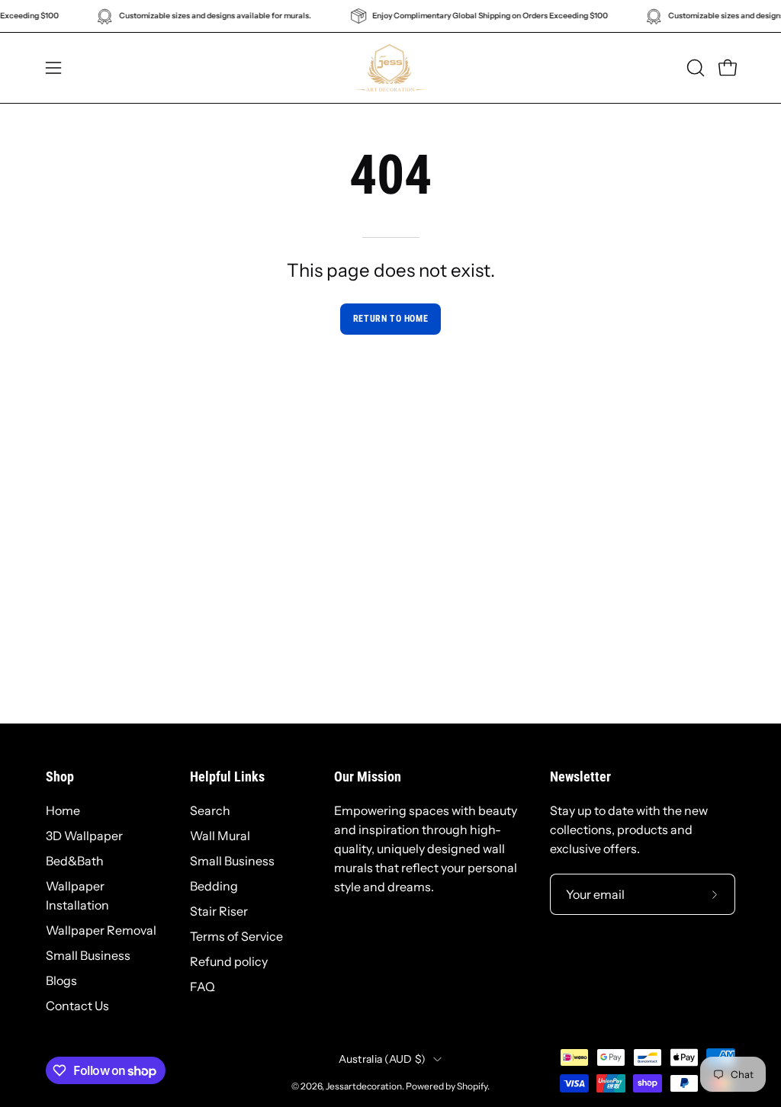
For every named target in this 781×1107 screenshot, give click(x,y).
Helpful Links (227, 777)
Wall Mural (220, 835)
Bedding (214, 886)
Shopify (472, 1086)
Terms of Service (236, 936)
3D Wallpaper (84, 835)
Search (210, 810)
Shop (60, 777)
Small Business (88, 955)
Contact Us (77, 1005)
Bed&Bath (75, 860)
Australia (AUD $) (382, 1059)
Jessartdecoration (364, 1086)
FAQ (202, 986)
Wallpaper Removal (101, 930)
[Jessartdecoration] (390, 67)
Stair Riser (219, 911)
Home (63, 810)
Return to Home (390, 318)
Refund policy (229, 961)
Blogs (61, 980)
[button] (694, 68)
